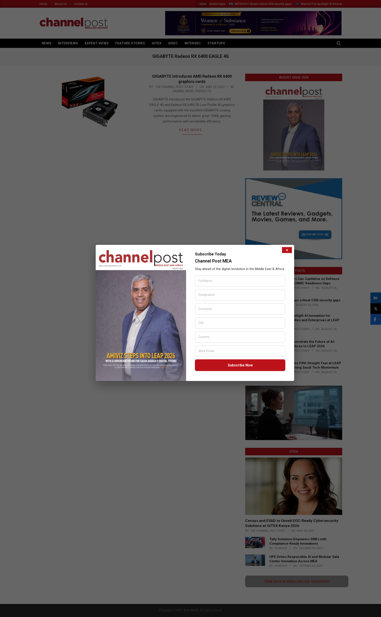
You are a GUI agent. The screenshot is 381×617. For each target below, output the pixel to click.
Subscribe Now (240, 365)
